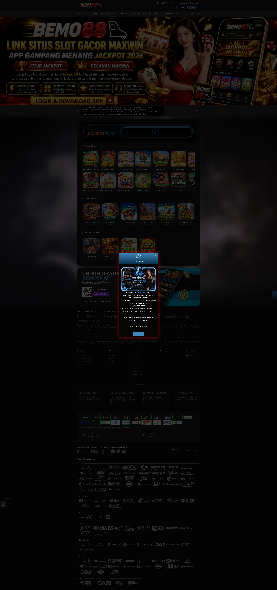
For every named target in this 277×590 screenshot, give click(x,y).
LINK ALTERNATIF (142, 292)
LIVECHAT (131, 320)
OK (138, 334)
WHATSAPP (140, 320)
